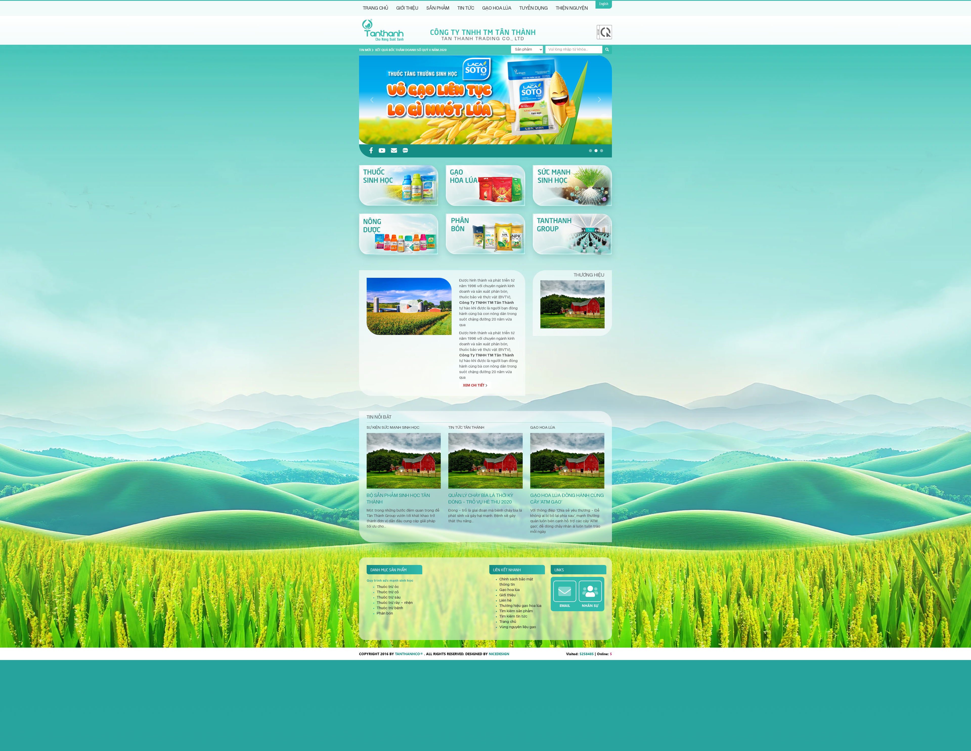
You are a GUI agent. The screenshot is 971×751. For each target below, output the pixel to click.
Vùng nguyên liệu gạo (517, 627)
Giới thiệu (407, 8)
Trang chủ (375, 8)
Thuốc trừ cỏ (388, 592)
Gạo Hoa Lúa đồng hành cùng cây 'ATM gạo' (567, 498)
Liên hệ (505, 600)
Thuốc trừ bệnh (390, 608)
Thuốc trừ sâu (389, 597)
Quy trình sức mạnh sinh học (390, 580)
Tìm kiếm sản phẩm (516, 611)
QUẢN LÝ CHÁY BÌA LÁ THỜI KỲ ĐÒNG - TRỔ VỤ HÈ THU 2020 (480, 498)
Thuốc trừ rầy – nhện (395, 603)
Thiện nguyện (572, 8)
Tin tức (465, 8)
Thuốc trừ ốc (388, 587)
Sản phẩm (437, 8)
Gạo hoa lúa (496, 8)
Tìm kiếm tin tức (513, 616)
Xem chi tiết (474, 385)
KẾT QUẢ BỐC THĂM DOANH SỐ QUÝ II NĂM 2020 (411, 50)
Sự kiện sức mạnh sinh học (393, 427)
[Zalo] (405, 151)
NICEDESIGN (499, 653)
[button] (590, 150)
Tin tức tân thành (466, 427)
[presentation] (371, 99)
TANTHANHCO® (409, 653)
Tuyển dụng (533, 8)
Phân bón (385, 613)
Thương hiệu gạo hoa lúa (520, 606)
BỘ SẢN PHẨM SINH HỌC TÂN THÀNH (398, 498)
